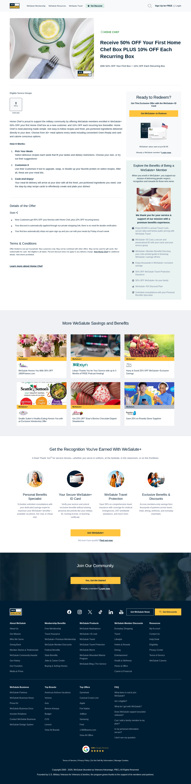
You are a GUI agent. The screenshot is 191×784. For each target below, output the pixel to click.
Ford (82, 724)
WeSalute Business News (22, 698)
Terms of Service (157, 655)
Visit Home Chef (101, 252)
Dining (117, 650)
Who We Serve (17, 639)
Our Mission (15, 634)
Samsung (84, 719)
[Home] (14, 6)
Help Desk (154, 639)
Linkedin (111, 612)
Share (12, 212)
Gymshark (84, 692)
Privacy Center (156, 650)
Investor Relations (18, 714)
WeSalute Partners (18, 692)
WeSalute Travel (87, 639)
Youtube (121, 612)
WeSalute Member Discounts (58, 645)
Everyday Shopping (123, 628)
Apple (82, 703)
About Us (14, 628)
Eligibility (153, 645)
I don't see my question (125, 737)
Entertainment (120, 655)
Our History (15, 661)
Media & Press (16, 671)
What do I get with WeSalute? (128, 706)
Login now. (166, 152)
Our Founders (16, 666)
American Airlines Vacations (58, 692)
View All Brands (52, 730)
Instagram (80, 612)
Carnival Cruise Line (89, 698)
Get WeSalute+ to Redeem (154, 113)
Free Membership (53, 628)
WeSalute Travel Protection (92, 645)
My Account (154, 628)
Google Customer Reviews (95, 749)
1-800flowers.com (88, 730)
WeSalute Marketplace (90, 628)
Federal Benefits (52, 650)
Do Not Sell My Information (102, 760)
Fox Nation (85, 708)
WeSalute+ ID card (88, 634)
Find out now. (106, 540)
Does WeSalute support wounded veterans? (130, 713)
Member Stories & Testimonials (24, 650)
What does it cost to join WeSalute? (125, 694)
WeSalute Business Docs (21, 708)
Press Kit (14, 703)
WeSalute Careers (157, 661)
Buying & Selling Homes (56, 666)
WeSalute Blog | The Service (93, 664)
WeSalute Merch (87, 650)
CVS (47, 719)
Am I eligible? (120, 701)
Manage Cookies (121, 760)
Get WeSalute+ (95, 533)
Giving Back (15, 645)
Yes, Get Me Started (95, 580)
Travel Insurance (52, 634)
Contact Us (154, 634)
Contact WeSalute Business (23, 719)
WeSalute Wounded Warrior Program (92, 657)
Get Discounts (170, 612)
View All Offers (86, 735)
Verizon (48, 698)
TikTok (100, 612)
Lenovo (48, 724)
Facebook (69, 612)
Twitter (90, 612)
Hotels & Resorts (122, 645)
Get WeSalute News (140, 612)
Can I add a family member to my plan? (129, 722)
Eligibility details (15, 112)
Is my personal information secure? (126, 730)
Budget (48, 714)
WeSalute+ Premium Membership (60, 639)
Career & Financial (123, 671)
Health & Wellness (123, 661)
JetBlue (83, 714)
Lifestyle (118, 639)
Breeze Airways (52, 708)
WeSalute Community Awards (23, 655)
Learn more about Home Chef (26, 266)
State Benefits (51, 655)
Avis (47, 703)
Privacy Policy (83, 760)
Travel (117, 634)
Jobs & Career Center (55, 661)
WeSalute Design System (21, 724)
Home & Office (121, 666)
